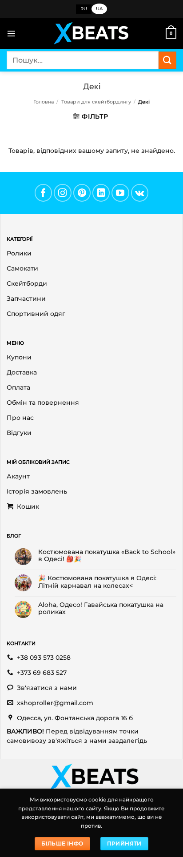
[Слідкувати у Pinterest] (82, 193)
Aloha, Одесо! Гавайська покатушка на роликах (100, 608)
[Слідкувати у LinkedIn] (101, 193)
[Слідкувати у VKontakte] (140, 193)
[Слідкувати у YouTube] (120, 193)
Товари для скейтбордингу (96, 102)
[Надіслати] (167, 60)
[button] (11, 34)
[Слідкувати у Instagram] (63, 193)
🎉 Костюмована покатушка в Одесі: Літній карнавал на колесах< (97, 581)
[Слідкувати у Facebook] (43, 193)
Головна (43, 102)
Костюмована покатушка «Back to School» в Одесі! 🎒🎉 (106, 555)
